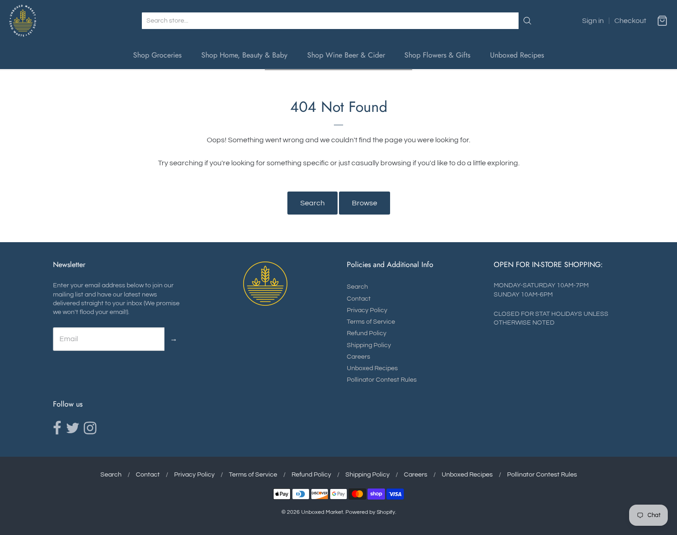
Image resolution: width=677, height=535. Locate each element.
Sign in (593, 20)
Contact (359, 299)
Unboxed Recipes (517, 55)
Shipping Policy (369, 345)
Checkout (630, 20)
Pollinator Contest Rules (382, 380)
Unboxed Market (322, 512)
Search (312, 203)
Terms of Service (371, 322)
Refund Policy (366, 333)
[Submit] (527, 21)
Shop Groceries (157, 55)
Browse (364, 203)
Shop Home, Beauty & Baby (244, 55)
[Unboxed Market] (22, 21)
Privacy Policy (367, 310)
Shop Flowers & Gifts (437, 55)
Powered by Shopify (370, 512)
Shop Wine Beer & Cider (346, 55)
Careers (358, 357)
